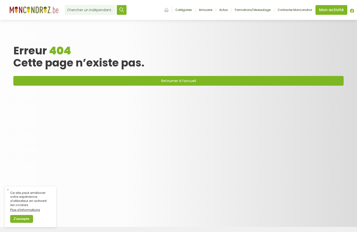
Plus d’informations (25, 210)
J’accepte (21, 219)
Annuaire (205, 10)
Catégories (183, 10)
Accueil (166, 10)
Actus (223, 10)
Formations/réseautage (253, 10)
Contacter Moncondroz (295, 10)
